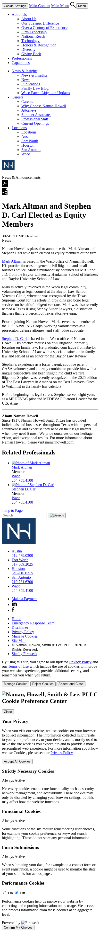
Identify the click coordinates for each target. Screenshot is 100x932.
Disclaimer (20, 627)
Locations (19, 128)
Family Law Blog (35, 88)
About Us (19, 14)
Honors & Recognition (38, 45)
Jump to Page (12, 510)
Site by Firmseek (24, 654)
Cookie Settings (15, 6)
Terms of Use (18, 666)
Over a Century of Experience (44, 28)
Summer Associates (36, 115)
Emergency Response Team (33, 623)
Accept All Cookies (17, 761)
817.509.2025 (22, 564)
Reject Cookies (43, 684)
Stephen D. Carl (14, 339)
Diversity (28, 49)
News (25, 80)
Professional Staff (34, 119)
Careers (17, 97)
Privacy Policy (23, 632)
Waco (25, 154)
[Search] (73, 6)
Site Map (18, 641)
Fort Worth (29, 141)
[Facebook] (13, 610)
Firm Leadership (34, 32)
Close (8, 712)
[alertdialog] (50, 810)
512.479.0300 (22, 555)
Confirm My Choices (18, 927)
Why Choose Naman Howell (43, 106)
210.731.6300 (22, 582)
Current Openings (35, 123)
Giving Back (31, 54)
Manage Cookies (25, 636)
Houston (27, 145)
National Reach (33, 36)
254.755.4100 (22, 480)
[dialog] (50, 673)
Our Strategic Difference (40, 23)
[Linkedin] (14, 605)
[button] (5, 194)
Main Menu (60, 6)
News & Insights (24, 71)
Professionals (22, 58)
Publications (30, 84)
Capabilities (21, 63)
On (10, 893)
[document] (50, 810)
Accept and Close (70, 684)
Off (22, 893)
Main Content (39, 6)
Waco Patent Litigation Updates (45, 93)
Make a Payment (24, 599)
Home (16, 619)
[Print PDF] (5, 186)
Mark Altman (12, 261)
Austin (26, 136)
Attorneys (28, 110)
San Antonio (31, 150)
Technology (30, 41)
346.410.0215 (22, 573)
